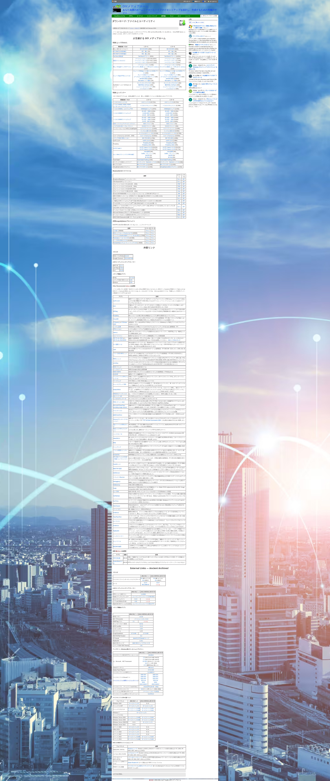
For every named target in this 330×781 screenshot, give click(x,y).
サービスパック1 (141, 712)
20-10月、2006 (146, 111)
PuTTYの (115, 501)
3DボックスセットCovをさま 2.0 (122, 233)
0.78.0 (121, 268)
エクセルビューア (133, 753)
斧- (147, 157)
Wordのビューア (132, 748)
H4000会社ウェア (146, 109)
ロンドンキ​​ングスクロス (144, 83)
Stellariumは (116, 485)
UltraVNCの (116, 438)
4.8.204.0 (150, 655)
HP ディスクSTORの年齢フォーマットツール (120, 459)
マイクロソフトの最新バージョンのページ (126, 680)
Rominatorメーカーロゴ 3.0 (121, 238)
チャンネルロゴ (119, 60)
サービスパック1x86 (134, 708)
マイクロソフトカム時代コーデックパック (140, 766)
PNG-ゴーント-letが (119, 402)
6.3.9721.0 (151, 694)
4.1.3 (141, 626)
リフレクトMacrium (119, 477)
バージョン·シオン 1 (141, 58)
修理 (147, 151)
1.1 (144, 659)
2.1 (133, 621)
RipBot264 (116, 531)
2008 (143, 676)
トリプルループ (144, 88)
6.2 (141, 636)
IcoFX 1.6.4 (146, 140)
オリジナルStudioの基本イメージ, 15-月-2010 (126, 235)
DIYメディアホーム (136, 6)
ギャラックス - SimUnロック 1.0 (146, 162)
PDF (179, 184)
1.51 (141, 645)
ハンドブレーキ (117, 434)
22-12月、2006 (146, 119)
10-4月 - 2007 (146, 115)
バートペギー (117, 509)
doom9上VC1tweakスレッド (141, 638)
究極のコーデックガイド (202, 45)
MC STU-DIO (146, 138)
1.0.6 (141, 628)
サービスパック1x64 (148, 708)
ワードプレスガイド (199, 36)
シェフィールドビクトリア (144, 87)
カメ (116, 491)
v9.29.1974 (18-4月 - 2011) (151, 686)
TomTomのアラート (144, 56)
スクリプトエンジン (146, 128)
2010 (143, 678)
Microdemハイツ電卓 (144, 80)
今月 (190, 22)
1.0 (144, 657)
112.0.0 (127, 256)
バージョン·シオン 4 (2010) (151, 691)
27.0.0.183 (151, 670)
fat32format (116, 473)
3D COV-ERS (144, 49)
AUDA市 (115, 374)
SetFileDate (116, 496)
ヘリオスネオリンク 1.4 (120, 102)
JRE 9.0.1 (151, 667)
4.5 (142, 689)
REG (179, 210)
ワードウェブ (117, 381)
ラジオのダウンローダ (119, 398)
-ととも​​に (117, 329)
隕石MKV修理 (117, 546)
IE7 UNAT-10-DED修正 (119, 51)
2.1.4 (121, 265)
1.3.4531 (143, 594)
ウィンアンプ (117, 447)
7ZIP (114, 349)
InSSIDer (115, 363)
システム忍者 (117, 326)
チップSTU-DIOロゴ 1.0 (120, 240)
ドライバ (147, 123)
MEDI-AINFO (117, 372)
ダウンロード (187, 1)
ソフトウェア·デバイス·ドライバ (124, 123)
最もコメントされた (200, 22)
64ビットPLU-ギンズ (174, 340)
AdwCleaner (116, 506)
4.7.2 (145, 665)
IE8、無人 (144, 54)
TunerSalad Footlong (143, 159)
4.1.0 (135, 599)
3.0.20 (121, 270)
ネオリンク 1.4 (145, 102)
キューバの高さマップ (144, 75)
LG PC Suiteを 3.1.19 (146, 147)
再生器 (116, 558)
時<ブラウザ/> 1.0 (142, 164)
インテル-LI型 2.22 (145, 131)
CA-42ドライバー (147, 126)
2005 (143, 674)
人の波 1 (115, 230)
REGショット (117, 359)
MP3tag (115, 311)
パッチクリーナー (118, 536)
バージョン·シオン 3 (141, 62)
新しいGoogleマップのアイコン (122, 66)
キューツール (117, 541)
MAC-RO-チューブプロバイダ (141, 643)
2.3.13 (141, 616)
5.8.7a (141, 624)
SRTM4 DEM (143, 78)
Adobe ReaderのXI (133, 762)
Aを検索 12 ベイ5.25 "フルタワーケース (204, 52)
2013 (143, 682)
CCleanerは (116, 322)
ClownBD (116, 319)
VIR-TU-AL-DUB (118, 338)
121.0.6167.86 (129, 258)
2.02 (136, 601)
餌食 (114, 442)
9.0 (141, 578)
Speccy (115, 332)
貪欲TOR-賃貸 (117, 468)
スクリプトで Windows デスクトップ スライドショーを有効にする (203, 67)
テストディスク (117, 410)
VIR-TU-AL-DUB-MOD (119, 340)
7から (179, 179)
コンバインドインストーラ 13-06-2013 (143, 596)
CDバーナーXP (117, 396)
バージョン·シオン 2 (141, 60)
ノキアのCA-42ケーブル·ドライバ (123, 126)
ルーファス (116, 521)
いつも (193, 22)
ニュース (187, 16)
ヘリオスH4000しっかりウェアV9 (123, 109)
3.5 (145, 661)
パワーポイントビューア (135, 757)
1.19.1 (141, 640)
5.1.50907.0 (151, 672)
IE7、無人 (144, 51)
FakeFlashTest (117, 517)
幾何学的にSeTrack (144, 85)
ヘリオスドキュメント (146, 105)
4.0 (146, 663)
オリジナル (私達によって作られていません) (146, 66)
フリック (117, 367)
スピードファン (117, 336)
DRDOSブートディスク (120, 394)
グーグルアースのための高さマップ (144, 76)
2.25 (131, 280)
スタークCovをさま (145, 135)
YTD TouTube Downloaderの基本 (152, 420)
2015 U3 (142, 684)
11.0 (143, 580)
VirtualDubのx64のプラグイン (168, 167)
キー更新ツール (117, 344)
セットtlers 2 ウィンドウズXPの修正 (123, 154)
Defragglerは (116, 481)
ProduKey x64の (147, 145)
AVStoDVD (116, 454)
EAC (114, 306)
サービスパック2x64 (148, 710)
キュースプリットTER (119, 384)
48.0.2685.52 (145, 584)
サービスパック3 (134, 706)
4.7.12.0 (132, 277)
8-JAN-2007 (146, 113)
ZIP (184, 179)
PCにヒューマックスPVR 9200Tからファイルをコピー (205, 100)
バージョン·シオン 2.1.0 (141, 619)
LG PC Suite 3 (117, 148)
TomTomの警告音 (118, 56)
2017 (145, 684)
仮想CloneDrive (117, 415)
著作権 (151, 780)
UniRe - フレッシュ (146, 153)
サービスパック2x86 (134, 710)
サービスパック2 (148, 706)
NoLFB (147, 155)
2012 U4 (143, 680)
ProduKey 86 (147, 143)
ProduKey (116, 315)
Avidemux (116, 512)
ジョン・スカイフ (135, 28)
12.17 (145, 582)
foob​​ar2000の (117, 389)
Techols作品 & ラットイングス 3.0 (125, 243)
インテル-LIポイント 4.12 (146, 133)
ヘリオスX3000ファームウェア (122, 119)
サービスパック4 (134, 703)
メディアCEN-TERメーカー (121, 138)
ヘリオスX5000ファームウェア (122, 113)
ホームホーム (213, 1)
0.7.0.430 (133, 633)
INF (179, 193)
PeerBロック (117, 464)
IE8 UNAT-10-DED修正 (119, 54)
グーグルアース (117, 369)
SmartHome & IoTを (119, 16)
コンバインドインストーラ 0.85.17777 (143, 604)
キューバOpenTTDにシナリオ (121, 76)
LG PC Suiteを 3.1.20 (146, 149)
